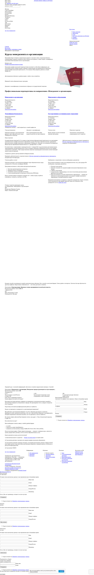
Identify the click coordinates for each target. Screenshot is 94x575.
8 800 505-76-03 (73, 42)
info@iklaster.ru (79, 454)
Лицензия (48, 455)
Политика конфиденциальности (13, 467)
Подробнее (13, 109)
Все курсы (72, 29)
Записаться (8, 109)
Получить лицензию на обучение (80, 36)
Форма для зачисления (29, 437)
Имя (85, 401)
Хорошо (61, 571)
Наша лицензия (76, 31)
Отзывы (74, 37)
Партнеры (32, 454)
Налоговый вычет (66, 457)
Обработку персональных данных (76, 420)
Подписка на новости (5, 471)
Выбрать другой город (12, 3)
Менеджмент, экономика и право (13, 49)
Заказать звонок (73, 43)
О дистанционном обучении (66, 455)
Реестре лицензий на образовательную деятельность (42, 156)
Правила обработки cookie (11, 469)
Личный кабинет (38, 0)
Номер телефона (33, 485)
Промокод (31, 491)
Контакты (74, 38)
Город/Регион (32, 488)
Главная (7, 46)
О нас (73, 34)
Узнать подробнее (34, 571)
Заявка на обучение (48, 0)
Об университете (33, 453)
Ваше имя (31, 479)
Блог (63, 453)
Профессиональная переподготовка (14, 64)
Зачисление (75, 33)
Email (85, 409)
